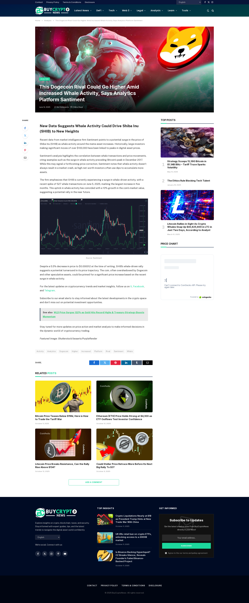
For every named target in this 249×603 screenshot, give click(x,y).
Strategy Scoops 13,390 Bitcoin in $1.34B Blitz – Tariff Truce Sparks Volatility (186, 164)
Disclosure (90, 2)
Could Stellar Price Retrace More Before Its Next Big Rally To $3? (124, 466)
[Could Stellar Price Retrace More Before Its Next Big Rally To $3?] (124, 444)
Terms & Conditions (72, 2)
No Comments (63, 107)
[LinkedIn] (25, 143)
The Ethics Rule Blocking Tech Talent (188, 180)
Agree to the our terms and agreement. (188, 553)
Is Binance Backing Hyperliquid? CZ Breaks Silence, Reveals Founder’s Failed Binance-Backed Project (133, 557)
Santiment (118, 351)
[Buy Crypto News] (52, 10)
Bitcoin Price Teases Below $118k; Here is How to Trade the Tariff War (61, 418)
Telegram (49, 290)
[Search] (212, 10)
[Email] (25, 157)
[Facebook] (25, 128)
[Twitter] (25, 135)
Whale (130, 351)
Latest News (81, 10)
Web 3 (125, 10)
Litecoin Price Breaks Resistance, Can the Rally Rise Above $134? (62, 466)
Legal (140, 10)
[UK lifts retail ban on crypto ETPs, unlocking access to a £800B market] (105, 537)
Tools (185, 10)
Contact (39, 2)
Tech (112, 10)
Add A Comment (93, 482)
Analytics (51, 351)
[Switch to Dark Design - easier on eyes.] (208, 10)
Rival (108, 351)
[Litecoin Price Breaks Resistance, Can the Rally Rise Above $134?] (63, 444)
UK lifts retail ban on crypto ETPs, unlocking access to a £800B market (134, 537)
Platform (98, 351)
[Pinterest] (25, 150)
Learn (171, 10)
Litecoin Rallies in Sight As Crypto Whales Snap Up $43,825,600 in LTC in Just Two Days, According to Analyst (189, 227)
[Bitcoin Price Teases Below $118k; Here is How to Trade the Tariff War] (63, 396)
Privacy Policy (52, 2)
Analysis (156, 10)
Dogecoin (64, 351)
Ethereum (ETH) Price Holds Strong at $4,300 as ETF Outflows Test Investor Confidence (124, 418)
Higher (75, 351)
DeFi (98, 10)
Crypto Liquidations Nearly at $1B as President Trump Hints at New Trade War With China (133, 518)
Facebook (138, 286)
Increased (86, 351)
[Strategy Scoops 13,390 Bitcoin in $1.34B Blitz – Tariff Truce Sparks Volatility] (187, 142)
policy (194, 553)
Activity (40, 351)
